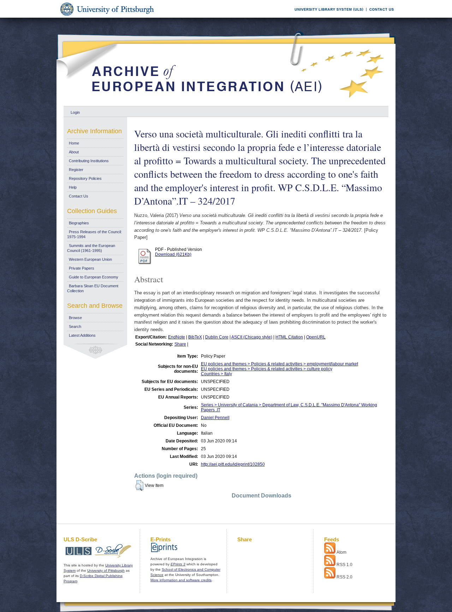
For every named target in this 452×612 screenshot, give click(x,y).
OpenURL (316, 337)
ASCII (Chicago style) (251, 337)
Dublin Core (216, 337)
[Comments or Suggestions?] (380, 16)
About (74, 152)
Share (180, 344)
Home (74, 143)
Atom (341, 552)
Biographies (79, 223)
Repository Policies (85, 178)
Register (76, 169)
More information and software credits (181, 580)
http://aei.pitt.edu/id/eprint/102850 (233, 464)
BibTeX (195, 337)
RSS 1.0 (344, 564)
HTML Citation (289, 337)
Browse (75, 318)
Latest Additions (82, 335)
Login (75, 112)
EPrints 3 (178, 564)
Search (75, 326)
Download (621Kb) (173, 254)
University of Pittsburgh (106, 570)
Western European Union (90, 259)
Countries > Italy (216, 373)
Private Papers (81, 268)
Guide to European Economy (93, 277)
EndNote (176, 337)
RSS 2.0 (344, 577)
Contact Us (78, 196)
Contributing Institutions (89, 161)
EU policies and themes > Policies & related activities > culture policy (266, 368)
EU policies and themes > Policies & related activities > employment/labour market (279, 363)
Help (73, 187)
